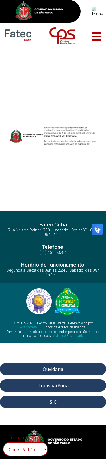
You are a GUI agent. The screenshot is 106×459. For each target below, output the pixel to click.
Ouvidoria (53, 369)
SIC (53, 402)
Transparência (53, 385)
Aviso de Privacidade (68, 336)
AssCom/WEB (31, 327)
